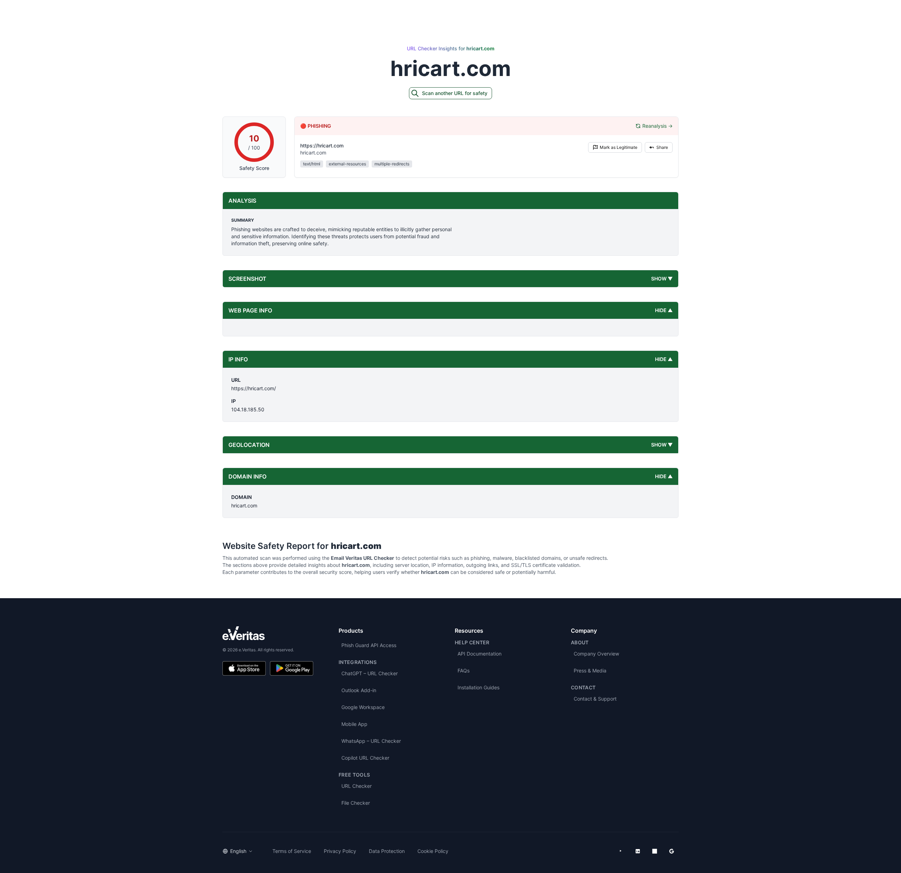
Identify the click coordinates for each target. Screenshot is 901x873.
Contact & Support (595, 699)
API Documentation (480, 654)
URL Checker (356, 786)
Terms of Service (291, 851)
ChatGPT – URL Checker (369, 673)
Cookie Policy (432, 851)
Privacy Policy (340, 851)
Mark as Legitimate (618, 147)
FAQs (464, 670)
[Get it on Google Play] (291, 668)
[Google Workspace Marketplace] (671, 851)
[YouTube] (621, 851)
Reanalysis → (657, 126)
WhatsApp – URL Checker (371, 741)
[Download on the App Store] (244, 668)
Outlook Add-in (358, 690)
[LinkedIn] (638, 851)
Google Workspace (363, 707)
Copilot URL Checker (365, 758)
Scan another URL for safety (454, 93)
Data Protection (387, 851)
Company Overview (596, 654)
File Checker (355, 803)
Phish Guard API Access (368, 645)
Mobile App (354, 724)
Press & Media (590, 670)
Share (662, 147)
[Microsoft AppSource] (655, 851)
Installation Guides (478, 687)
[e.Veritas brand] (267, 633)
